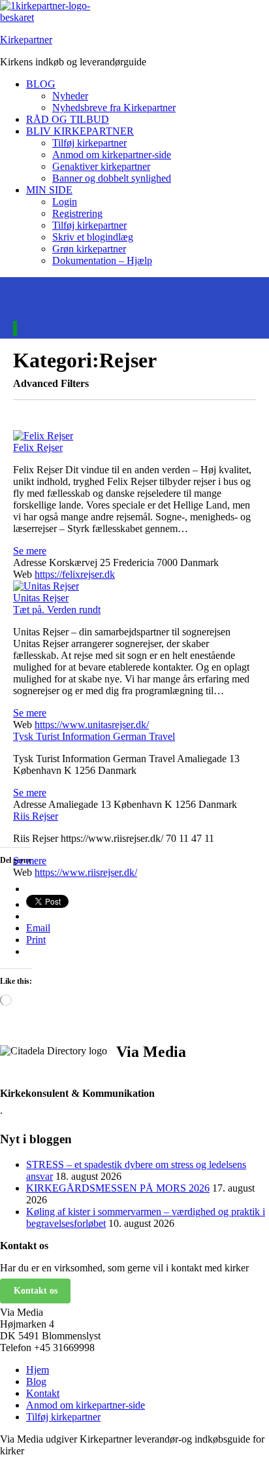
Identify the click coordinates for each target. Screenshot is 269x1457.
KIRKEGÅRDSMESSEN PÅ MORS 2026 (118, 1188)
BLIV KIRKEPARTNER (80, 131)
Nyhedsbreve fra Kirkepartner (114, 107)
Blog (36, 1381)
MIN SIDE (49, 189)
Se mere (29, 550)
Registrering (77, 213)
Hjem (37, 1369)
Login (64, 201)
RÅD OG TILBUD (67, 119)
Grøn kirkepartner (89, 248)
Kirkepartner (26, 39)
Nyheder (70, 95)
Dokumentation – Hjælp (102, 260)
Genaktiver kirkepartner (101, 166)
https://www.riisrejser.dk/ (86, 872)
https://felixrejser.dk (75, 574)
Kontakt (42, 1393)
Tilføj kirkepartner (89, 142)
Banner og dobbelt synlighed (111, 178)
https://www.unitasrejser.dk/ (92, 724)
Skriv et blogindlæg (92, 237)
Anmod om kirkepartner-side (111, 154)
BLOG (40, 84)
